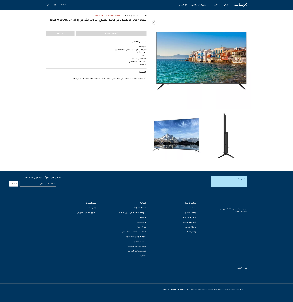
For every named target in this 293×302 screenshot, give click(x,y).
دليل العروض (183, 5)
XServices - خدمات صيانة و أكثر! (134, 232)
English (63, 5)
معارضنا (143, 218)
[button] (201, 60)
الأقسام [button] (226, 5)
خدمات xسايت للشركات (136, 251)
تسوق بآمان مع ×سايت (137, 246)
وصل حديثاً (92, 208)
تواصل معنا (191, 232)
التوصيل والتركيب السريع (136, 237)
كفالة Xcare (141, 227)
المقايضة (142, 256)
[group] (37, 184)
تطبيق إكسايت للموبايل (86, 213)
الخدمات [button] (215, 5)
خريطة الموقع (190, 227)
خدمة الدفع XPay (139, 208)
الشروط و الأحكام (189, 222)
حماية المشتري (140, 242)
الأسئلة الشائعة (189, 218)
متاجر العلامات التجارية (198, 5)
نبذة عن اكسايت (189, 213)
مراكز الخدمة (141, 222)
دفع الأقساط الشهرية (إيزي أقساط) (132, 213)
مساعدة (193, 208)
